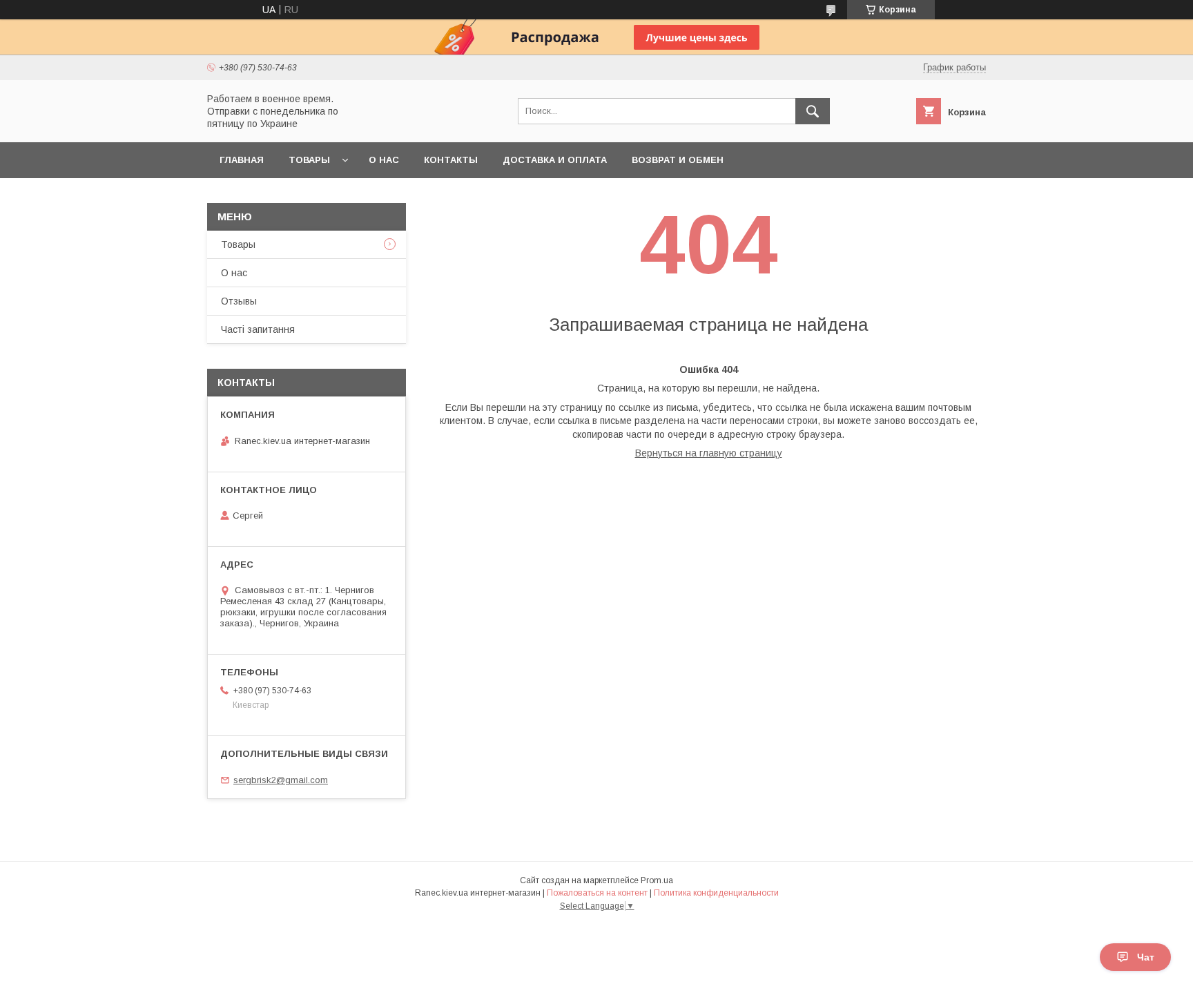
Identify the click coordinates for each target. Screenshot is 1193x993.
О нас (384, 160)
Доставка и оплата (555, 160)
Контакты (451, 160)
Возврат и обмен (678, 160)
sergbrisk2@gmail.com (280, 780)
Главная (242, 160)
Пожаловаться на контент (597, 893)
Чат (1145, 957)
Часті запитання (258, 329)
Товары (309, 160)
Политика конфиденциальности (716, 893)
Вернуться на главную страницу (708, 453)
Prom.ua (657, 880)
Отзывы (239, 301)
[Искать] (812, 111)
